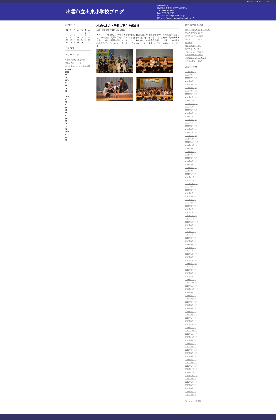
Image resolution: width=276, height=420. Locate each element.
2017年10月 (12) (191, 289)
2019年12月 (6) (191, 216)
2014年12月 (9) (191, 369)
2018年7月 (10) (191, 260)
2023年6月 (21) (191, 81)
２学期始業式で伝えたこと (195, 58)
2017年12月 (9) (191, 283)
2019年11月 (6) (191, 219)
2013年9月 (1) (190, 385)
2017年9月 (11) (191, 292)
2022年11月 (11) (191, 104)
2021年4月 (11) (191, 164)
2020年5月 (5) (190, 200)
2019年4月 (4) (190, 241)
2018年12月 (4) (191, 254)
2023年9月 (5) (190, 72)
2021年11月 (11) (191, 142)
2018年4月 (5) (190, 270)
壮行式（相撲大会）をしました (197, 30)
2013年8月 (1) (190, 388)
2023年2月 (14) (191, 94)
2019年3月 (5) (190, 244)
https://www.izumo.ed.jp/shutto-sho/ (177, 18)
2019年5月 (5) (190, 238)
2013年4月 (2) (190, 395)
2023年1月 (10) (191, 97)
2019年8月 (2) (190, 228)
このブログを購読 (194, 401)
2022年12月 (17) (191, 100)
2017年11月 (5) (191, 286)
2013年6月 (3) (190, 391)
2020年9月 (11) (191, 187)
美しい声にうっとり (73, 63)
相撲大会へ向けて (192, 49)
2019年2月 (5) (190, 248)
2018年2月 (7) (190, 276)
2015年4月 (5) (190, 356)
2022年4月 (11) (191, 126)
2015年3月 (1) (190, 360)
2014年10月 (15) (191, 375)
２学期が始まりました (194, 61)
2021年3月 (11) (191, 168)
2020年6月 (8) (190, 196)
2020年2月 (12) (191, 209)
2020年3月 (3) (190, 206)
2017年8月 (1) (190, 296)
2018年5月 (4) (190, 267)
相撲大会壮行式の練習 (194, 36)
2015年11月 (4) (191, 334)
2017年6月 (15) (191, 302)
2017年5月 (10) (191, 305)
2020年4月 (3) (190, 203)
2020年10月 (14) (191, 184)
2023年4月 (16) (191, 88)
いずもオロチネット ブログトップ (260, 1)
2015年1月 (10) (191, 366)
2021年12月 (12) (191, 139)
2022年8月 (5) (190, 113)
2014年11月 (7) (191, 372)
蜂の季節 (188, 43)
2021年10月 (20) (191, 145)
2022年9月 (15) (191, 110)
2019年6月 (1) (190, 235)
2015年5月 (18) (191, 353)
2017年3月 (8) (190, 312)
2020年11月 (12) (191, 180)
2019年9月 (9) (190, 225)
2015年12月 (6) (191, 331)
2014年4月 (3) (190, 379)
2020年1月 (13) (191, 212)
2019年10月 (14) (191, 222)
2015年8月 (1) (190, 344)
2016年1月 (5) (190, 328)
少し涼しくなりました (194, 39)
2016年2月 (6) (190, 324)
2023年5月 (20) (191, 84)
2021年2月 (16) (191, 171)
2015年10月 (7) (191, 337)
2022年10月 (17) (191, 107)
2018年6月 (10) (191, 264)
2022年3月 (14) (191, 129)
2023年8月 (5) (190, 75)
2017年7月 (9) (190, 299)
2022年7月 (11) (191, 116)
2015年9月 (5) (190, 340)
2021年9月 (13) (191, 148)
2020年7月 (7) (190, 193)
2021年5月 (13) (191, 161)
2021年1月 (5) (190, 174)
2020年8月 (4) (190, 190)
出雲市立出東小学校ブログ (95, 11)
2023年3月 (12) (191, 91)
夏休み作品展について (194, 33)
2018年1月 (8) (190, 280)
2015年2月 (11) (191, 363)
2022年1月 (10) (191, 136)
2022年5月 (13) (191, 123)
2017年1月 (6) (190, 318)
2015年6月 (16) (191, 350)
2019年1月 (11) (191, 251)
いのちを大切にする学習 (75, 60)
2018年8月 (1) (190, 257)
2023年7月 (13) (191, 78)
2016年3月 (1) (190, 321)
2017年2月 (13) (191, 315)
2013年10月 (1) (191, 382)
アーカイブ (195, 67)
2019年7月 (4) (190, 232)
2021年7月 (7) (190, 155)
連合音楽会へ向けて (193, 46)
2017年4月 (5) (190, 308)
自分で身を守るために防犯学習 (77, 66)
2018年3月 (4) (190, 273)
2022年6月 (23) (191, 120)
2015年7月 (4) (190, 347)
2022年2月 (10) (191, 132)
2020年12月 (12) (191, 177)
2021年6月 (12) (191, 158)
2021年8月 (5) (190, 152)
